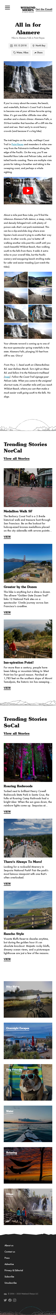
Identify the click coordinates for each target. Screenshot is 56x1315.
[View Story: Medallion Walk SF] (28, 487)
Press (7, 1258)
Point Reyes (17, 144)
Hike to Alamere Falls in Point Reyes (31, 183)
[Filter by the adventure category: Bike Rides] (28, 982)
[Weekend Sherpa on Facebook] (10, 1300)
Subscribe (9, 1277)
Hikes (25, 53)
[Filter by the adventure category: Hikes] (28, 1190)
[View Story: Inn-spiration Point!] (28, 638)
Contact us (10, 1252)
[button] (7, 7)
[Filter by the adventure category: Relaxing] (28, 1148)
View (7, 537)
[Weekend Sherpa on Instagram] (14, 1300)
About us (9, 1245)
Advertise (9, 1264)
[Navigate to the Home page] (28, 9)
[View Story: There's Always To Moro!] (28, 838)
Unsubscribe (11, 1283)
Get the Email (44, 9)
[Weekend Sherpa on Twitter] (5, 1300)
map (7, 377)
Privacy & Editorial (14, 1270)
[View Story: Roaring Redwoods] (28, 762)
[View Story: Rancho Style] (28, 910)
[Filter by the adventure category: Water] (28, 1107)
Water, (19, 53)
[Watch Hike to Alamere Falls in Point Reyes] (28, 190)
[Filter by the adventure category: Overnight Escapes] (28, 1024)
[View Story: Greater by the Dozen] (28, 563)
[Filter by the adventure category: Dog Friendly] (28, 1065)
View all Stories (17, 458)
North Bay (40, 46)
